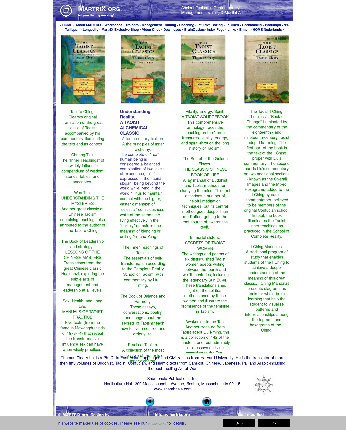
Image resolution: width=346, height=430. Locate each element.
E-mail (244, 29)
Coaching (186, 24)
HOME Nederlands (268, 29)
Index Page (215, 29)
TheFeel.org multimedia (85, 420)
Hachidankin (252, 24)
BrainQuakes (194, 29)
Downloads (172, 29)
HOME (67, 24)
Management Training (159, 24)
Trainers (132, 24)
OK (274, 423)
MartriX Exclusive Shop (120, 29)
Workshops (113, 24)
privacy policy (157, 423)
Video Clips (151, 29)
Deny (239, 423)
